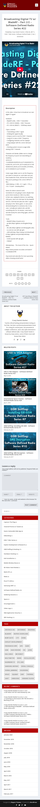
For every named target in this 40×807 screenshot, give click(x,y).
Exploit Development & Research (14, 545)
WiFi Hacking (8, 617)
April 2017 (7, 785)
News (5, 576)
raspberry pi (10, 662)
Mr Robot (19, 654)
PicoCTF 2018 (8, 581)
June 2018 (7, 762)
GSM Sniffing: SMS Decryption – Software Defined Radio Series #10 (18, 453)
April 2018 (7, 771)
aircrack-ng (10, 630)
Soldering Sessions (10, 595)
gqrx (27, 646)
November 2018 (9, 744)
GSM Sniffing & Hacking (11, 549)
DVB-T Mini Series (10, 34)
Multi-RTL (7, 572)
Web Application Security (12, 613)
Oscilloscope (29, 658)
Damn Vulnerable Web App (12, 531)
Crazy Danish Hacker (18, 32)
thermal (30, 674)
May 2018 (7, 766)
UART (7, 678)
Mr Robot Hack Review (11, 567)
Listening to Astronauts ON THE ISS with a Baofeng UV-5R (18, 699)
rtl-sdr (20, 662)
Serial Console (27, 666)
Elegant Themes (16, 802)
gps (21, 646)
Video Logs (7, 608)
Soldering (24, 670)
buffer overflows (21, 634)
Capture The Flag (9, 522)
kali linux (9, 654)
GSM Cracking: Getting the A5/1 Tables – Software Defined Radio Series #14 (18, 715)
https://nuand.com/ (18, 221)
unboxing (15, 678)
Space (6, 599)
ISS (24, 650)
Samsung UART (9, 586)
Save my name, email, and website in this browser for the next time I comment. (19, 499)
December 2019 (9, 739)
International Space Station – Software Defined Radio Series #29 (18, 399)
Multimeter (10, 658)
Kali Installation (9, 558)
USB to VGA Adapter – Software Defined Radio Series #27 (18, 372)
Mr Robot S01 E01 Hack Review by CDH (18, 692)
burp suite (9, 638)
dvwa (23, 638)
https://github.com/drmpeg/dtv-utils (23, 228)
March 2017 (7, 789)
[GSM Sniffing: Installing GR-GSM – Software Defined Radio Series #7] (20, 414)
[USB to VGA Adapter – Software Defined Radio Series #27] (20, 360)
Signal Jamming (11, 670)
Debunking (7, 536)
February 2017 (8, 794)
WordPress (33, 802)
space (7, 674)
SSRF (22, 674)
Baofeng (31, 630)
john (30, 650)
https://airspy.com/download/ (25, 232)
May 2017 (7, 780)
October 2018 (8, 748)
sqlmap (15, 674)
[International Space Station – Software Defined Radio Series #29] (20, 387)
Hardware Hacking (10, 554)
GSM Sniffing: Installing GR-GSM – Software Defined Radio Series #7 (19, 426)
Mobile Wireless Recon (11, 563)
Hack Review (15, 650)
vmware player (28, 678)
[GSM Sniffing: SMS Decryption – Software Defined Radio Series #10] (20, 441)
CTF (17, 638)
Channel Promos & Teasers (12, 526)
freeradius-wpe (11, 646)
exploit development (13, 642)
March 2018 (7, 776)
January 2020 (8, 735)
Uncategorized (8, 604)
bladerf (8, 634)
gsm (6, 650)
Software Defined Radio (23, 34)
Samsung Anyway (12, 666)
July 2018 (7, 757)
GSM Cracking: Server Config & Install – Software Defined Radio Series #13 (17, 723)
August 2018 (8, 753)
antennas (21, 630)
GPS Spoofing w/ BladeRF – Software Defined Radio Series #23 (19, 707)
